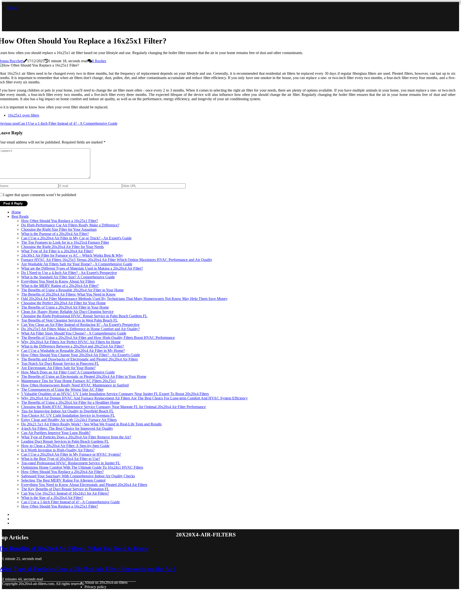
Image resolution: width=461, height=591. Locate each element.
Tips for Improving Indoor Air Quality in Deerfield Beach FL (67, 411)
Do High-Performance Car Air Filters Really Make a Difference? (70, 225)
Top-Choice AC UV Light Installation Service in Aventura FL (68, 415)
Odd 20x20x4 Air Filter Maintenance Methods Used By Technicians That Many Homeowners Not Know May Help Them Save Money (124, 299)
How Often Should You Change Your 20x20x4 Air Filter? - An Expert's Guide (80, 355)
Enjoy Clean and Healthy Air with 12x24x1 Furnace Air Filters (69, 420)
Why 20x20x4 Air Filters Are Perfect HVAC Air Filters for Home (71, 342)
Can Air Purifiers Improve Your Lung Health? (56, 433)
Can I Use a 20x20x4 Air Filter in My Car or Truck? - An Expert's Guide (76, 238)
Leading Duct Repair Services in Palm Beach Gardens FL (65, 441)
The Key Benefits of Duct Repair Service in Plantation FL (65, 489)
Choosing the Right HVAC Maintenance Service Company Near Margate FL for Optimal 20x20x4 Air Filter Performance (113, 407)
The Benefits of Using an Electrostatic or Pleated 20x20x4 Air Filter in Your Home (83, 376)
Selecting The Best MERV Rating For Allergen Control (63, 480)
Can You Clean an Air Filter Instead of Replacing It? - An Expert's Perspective (80, 325)
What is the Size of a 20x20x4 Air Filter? (52, 498)
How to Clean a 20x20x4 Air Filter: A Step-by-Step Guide (65, 446)
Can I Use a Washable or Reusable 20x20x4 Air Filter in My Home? (73, 350)
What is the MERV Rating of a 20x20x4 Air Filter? (60, 286)
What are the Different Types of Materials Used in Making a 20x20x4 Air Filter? (82, 268)
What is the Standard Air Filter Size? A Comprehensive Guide (68, 277)
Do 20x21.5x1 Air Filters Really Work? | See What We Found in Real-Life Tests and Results (91, 424)
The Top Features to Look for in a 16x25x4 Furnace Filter (65, 242)
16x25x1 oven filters (23, 115)
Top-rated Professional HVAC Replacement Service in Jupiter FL (70, 463)
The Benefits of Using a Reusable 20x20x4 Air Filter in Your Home (72, 290)
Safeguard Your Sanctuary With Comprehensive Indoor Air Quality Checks (78, 476)
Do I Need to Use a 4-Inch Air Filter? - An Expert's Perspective (69, 273)
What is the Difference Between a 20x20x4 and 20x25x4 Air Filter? (72, 346)
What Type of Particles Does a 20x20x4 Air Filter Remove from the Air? (76, 437)
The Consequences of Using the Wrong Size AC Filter (62, 389)
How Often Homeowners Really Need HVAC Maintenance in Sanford (75, 385)
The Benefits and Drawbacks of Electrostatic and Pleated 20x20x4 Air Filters (79, 359)
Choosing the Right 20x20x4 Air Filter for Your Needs (62, 247)
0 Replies (99, 61)
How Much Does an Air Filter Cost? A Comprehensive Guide (68, 372)
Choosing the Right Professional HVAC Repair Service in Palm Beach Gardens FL (84, 316)
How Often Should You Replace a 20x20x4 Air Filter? (62, 472)
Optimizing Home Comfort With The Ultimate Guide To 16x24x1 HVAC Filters (82, 467)
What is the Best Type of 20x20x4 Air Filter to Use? (60, 459)
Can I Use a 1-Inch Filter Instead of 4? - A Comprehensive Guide (70, 502)
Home (12, 8)
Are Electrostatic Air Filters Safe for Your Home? (58, 368)
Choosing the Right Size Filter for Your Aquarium (59, 229)
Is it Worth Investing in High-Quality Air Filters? (58, 450)
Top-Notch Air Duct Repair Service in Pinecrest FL (60, 363)
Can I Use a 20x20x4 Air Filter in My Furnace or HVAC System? (71, 454)
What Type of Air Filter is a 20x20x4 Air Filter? (57, 251)
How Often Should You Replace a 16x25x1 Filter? (59, 221)
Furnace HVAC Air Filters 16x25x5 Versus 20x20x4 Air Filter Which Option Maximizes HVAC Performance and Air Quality (116, 260)
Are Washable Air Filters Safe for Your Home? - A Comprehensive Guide (76, 264)
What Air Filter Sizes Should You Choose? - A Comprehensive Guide (73, 333)
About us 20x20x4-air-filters (106, 582)
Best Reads (20, 216)
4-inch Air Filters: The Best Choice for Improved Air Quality (67, 428)
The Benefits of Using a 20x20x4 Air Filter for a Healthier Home (70, 402)
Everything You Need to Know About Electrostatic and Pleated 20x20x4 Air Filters (84, 485)
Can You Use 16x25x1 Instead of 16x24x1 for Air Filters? (65, 493)
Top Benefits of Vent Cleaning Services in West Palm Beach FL (69, 320)
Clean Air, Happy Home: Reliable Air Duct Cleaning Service (67, 312)
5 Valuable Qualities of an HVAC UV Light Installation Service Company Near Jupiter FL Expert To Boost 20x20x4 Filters (115, 394)
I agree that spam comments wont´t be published (39, 195)
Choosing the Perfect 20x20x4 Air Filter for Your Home (63, 303)
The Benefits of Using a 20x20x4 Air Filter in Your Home (65, 307)
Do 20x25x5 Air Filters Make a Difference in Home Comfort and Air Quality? (80, 329)
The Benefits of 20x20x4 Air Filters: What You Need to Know (68, 294)
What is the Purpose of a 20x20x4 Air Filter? (55, 234)
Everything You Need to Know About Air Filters (58, 281)
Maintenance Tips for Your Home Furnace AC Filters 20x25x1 (68, 381)
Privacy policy (95, 587)
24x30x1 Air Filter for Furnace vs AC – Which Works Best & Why (72, 255)
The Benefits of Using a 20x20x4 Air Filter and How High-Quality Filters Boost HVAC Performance (98, 338)
